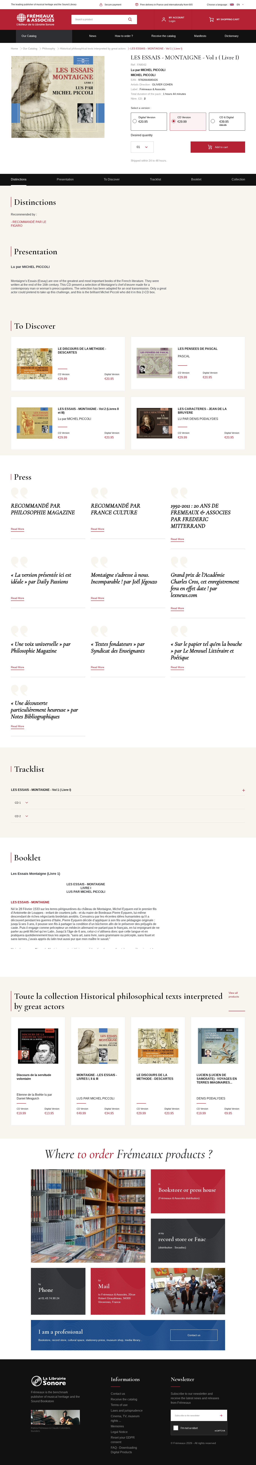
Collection (238, 179)
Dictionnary (232, 35)
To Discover (112, 179)
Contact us (118, 1393)
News (92, 35)
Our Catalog (29, 35)
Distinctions (18, 179)
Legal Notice (119, 1432)
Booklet (196, 179)
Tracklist (155, 179)
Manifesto (200, 35)
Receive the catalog (163, 35)
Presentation (65, 179)
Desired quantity (142, 135)
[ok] (221, 1415)
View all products (234, 994)
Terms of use (119, 1405)
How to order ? (124, 35)
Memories (117, 1426)
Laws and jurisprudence (127, 1410)
